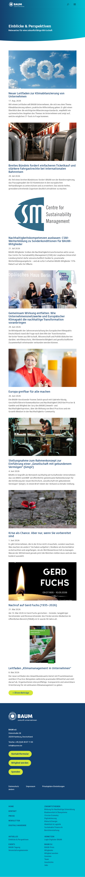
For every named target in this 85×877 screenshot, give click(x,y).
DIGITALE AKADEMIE (17, 825)
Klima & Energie (50, 821)
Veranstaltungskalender (18, 850)
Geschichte (48, 862)
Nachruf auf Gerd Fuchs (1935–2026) (33, 605)
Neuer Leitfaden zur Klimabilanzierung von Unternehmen (36, 95)
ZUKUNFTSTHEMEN (52, 806)
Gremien (47, 856)
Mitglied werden (19, 763)
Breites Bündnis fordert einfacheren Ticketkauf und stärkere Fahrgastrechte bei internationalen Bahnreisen (42, 169)
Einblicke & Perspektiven (18, 840)
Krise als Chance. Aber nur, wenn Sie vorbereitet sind (40, 534)
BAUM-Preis (49, 847)
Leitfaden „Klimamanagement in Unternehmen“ (40, 668)
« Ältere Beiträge (21, 693)
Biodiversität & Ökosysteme (55, 812)
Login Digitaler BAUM (53, 840)
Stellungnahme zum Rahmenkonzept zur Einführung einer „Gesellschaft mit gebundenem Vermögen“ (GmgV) (40, 464)
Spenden (15, 772)
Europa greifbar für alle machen (29, 391)
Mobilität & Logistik (52, 824)
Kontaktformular (20, 754)
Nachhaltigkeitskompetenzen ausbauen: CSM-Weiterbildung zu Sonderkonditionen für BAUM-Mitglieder (40, 241)
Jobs (46, 865)
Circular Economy (51, 815)
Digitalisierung (50, 818)
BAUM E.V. (48, 844)
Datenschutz (14, 786)
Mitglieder (48, 850)
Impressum (30, 786)
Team (46, 859)
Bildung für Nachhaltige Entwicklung (59, 809)
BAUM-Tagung (14, 847)
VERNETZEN (49, 837)
